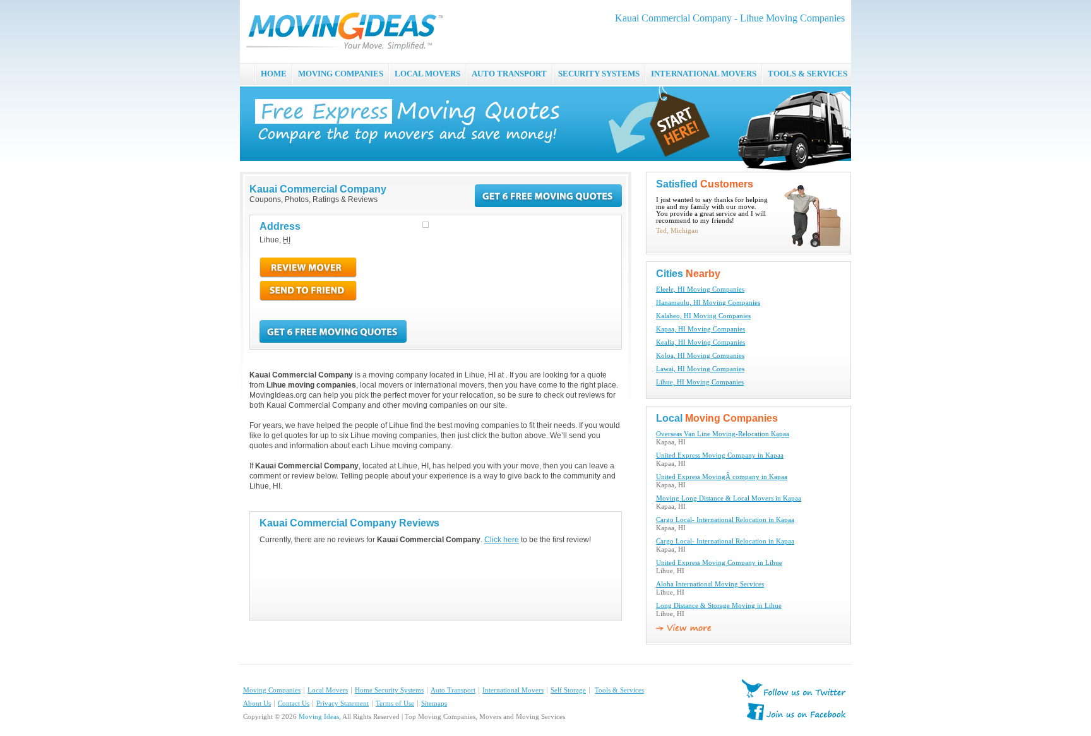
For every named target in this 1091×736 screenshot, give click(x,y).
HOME (274, 73)
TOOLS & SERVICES (807, 73)
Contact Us (293, 703)
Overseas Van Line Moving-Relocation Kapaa (722, 433)
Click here (501, 539)
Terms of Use (395, 703)
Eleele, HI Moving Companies (700, 289)
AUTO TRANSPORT (509, 73)
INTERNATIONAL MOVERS (703, 73)
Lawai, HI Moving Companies (700, 368)
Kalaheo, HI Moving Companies (703, 315)
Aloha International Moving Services (710, 584)
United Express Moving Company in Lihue (719, 562)
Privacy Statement (342, 703)
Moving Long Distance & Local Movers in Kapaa (728, 498)
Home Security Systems (389, 690)
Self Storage (568, 690)
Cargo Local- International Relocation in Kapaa (725, 519)
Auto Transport (453, 690)
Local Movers (327, 690)
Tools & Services (619, 690)
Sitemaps (434, 703)
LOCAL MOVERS (427, 73)
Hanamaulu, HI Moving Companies (708, 302)
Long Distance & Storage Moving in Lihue (719, 605)
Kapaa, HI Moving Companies (700, 329)
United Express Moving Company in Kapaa (720, 455)
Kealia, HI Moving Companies (700, 342)
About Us (257, 703)
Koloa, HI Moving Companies (700, 355)
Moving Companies (272, 690)
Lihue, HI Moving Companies (700, 382)
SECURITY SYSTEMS (599, 73)
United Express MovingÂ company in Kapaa (721, 476)
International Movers (513, 690)
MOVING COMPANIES (340, 73)
